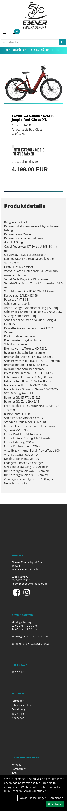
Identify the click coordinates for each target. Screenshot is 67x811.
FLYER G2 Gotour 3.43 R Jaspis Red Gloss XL (33, 117)
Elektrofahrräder (38, 50)
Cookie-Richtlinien (35, 791)
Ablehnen (56, 798)
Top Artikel (18, 672)
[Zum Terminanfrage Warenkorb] (15, 35)
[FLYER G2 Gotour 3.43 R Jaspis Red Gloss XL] (33, 83)
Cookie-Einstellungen (32, 798)
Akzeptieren (55, 804)
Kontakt (16, 764)
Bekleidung (18, 709)
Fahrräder (18, 50)
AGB (14, 773)
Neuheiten (18, 718)
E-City (55, 50)
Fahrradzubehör (21, 705)
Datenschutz (19, 769)
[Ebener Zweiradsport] (35, 15)
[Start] (6, 50)
